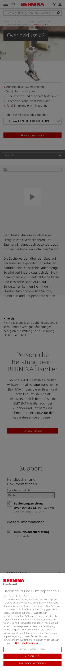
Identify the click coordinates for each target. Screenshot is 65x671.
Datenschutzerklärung (26, 643)
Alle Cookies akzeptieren (32, 663)
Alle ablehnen (32, 656)
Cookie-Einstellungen (32, 649)
